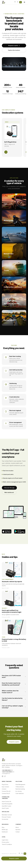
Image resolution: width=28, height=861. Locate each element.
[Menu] (24, 2)
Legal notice (5, 840)
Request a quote (13, 45)
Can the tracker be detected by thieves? (12, 699)
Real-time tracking (20, 789)
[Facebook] (5, 777)
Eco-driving (18, 791)
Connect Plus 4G (6, 791)
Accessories (5, 819)
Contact (18, 832)
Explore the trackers (14, 50)
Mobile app (5, 829)
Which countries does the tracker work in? (10, 691)
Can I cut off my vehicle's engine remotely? (12, 707)
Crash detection (20, 793)
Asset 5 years (5, 808)
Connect (4, 789)
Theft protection (20, 786)
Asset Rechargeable (7, 803)
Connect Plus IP (6, 793)
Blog (3, 827)
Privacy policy (5, 842)
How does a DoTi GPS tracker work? (11, 676)
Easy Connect (5, 786)
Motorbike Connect (7, 814)
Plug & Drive (5, 784)
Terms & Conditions (7, 844)
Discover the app (9, 487)
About (17, 827)
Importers (18, 829)
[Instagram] (2, 777)
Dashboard (5, 832)
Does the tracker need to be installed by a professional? (11, 684)
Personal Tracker (6, 817)
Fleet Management (20, 784)
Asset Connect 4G (6, 801)
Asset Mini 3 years (6, 806)
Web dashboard (9, 492)
